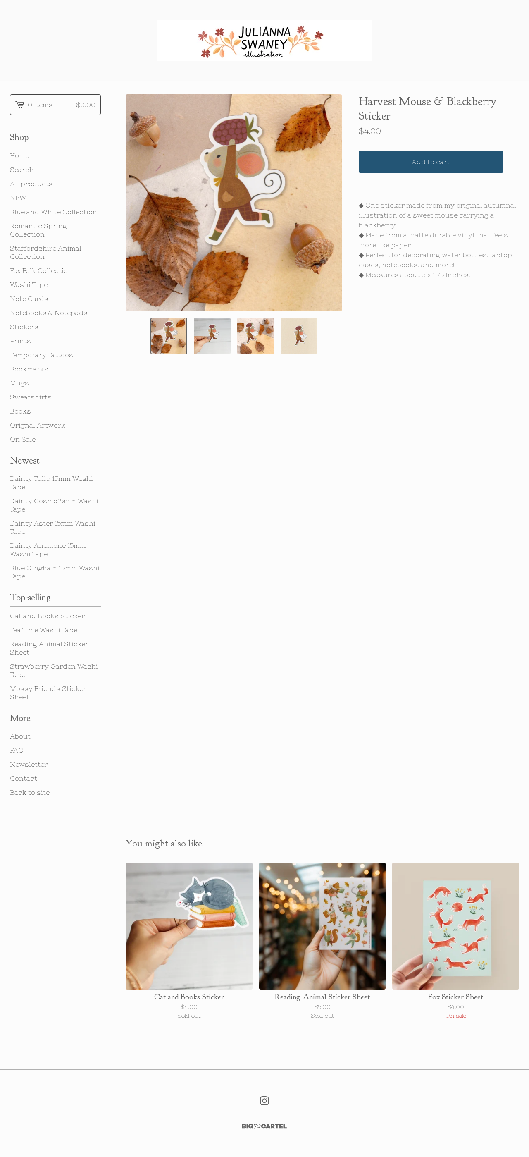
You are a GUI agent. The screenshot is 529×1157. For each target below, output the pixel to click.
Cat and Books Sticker (47, 615)
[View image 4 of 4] (299, 336)
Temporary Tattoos (41, 355)
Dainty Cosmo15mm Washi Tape (54, 505)
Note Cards (29, 298)
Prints (20, 340)
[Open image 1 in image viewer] (234, 202)
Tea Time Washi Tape (43, 629)
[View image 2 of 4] (212, 336)
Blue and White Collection (53, 211)
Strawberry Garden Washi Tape (54, 670)
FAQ (17, 750)
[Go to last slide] (137, 203)
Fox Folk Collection (41, 270)
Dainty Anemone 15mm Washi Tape (48, 549)
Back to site (30, 792)
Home (19, 155)
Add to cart (431, 161)
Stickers (24, 326)
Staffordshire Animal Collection (45, 252)
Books (20, 411)
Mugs (19, 383)
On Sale (23, 439)
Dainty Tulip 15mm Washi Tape (51, 482)
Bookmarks (29, 369)
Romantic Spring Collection (38, 230)
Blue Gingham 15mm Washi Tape (55, 572)
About (20, 736)
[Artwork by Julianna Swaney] (264, 40)
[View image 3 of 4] (255, 336)
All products (31, 183)
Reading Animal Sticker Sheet (49, 648)
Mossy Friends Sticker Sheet (48, 692)
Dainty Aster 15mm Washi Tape (52, 527)
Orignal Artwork (37, 425)
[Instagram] (264, 1101)
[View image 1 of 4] (168, 336)
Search (22, 169)
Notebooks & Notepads (49, 312)
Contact (23, 778)
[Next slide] (330, 203)
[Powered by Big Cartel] (264, 1126)
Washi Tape (29, 284)
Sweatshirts (31, 397)
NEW (18, 197)
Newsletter (29, 764)
